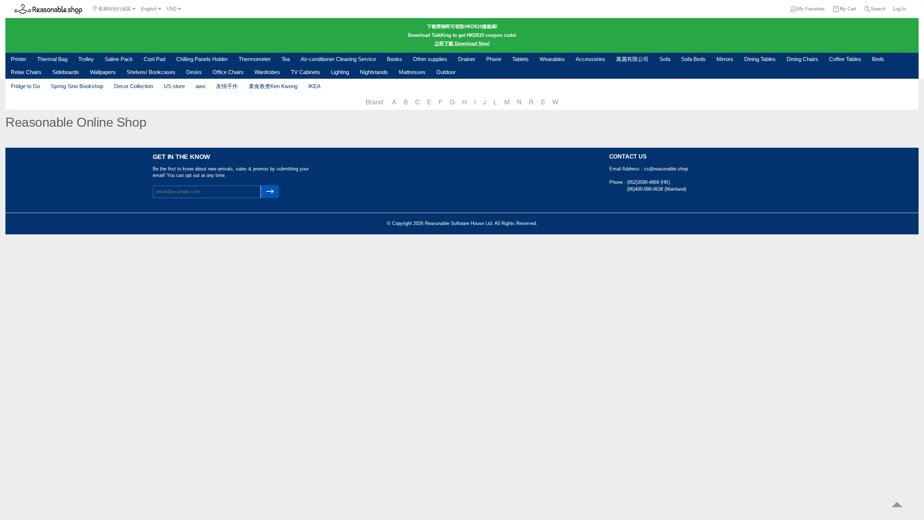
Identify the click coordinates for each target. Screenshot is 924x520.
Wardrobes (267, 72)
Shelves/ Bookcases (151, 72)
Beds (878, 59)
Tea (286, 59)
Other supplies (430, 59)
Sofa (664, 59)
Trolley (86, 59)
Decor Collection (133, 86)
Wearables (552, 59)
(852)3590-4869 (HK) (648, 182)
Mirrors (724, 59)
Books (394, 59)
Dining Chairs (802, 59)
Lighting (340, 72)
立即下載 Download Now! (462, 43)
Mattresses (412, 72)
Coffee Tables (845, 59)
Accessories (590, 59)
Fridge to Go (25, 86)
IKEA (314, 86)
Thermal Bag (52, 59)
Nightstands (374, 72)
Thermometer (255, 59)
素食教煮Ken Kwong (273, 86)
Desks (194, 72)
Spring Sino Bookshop (77, 86)
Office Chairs (228, 72)
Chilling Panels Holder (202, 59)
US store (174, 86)
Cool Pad (154, 59)
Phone (493, 59)
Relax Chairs (26, 72)
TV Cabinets (305, 72)
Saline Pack (119, 59)
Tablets (520, 59)
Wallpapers (103, 72)
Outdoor (446, 72)
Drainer (466, 59)
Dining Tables (760, 59)
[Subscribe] (270, 191)
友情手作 (227, 86)
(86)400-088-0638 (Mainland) (656, 189)
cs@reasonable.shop (666, 169)
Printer (18, 59)
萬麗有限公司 (632, 59)
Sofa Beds (693, 59)
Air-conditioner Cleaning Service (338, 59)
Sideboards (65, 72)
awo (200, 86)
